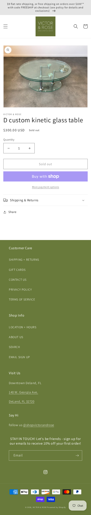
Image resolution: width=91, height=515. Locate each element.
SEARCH (14, 347)
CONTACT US (18, 280)
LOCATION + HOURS (22, 327)
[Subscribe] (77, 455)
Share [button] (12, 212)
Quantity (8, 139)
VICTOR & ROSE (40, 507)
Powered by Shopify (56, 507)
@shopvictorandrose (38, 425)
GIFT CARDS (17, 270)
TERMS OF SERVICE (22, 299)
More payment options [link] (45, 187)
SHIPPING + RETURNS (24, 260)
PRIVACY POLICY (20, 289)
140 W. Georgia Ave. (23, 392)
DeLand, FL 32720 (21, 401)
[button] (5, 26)
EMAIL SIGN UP (19, 357)
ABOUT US (16, 337)
